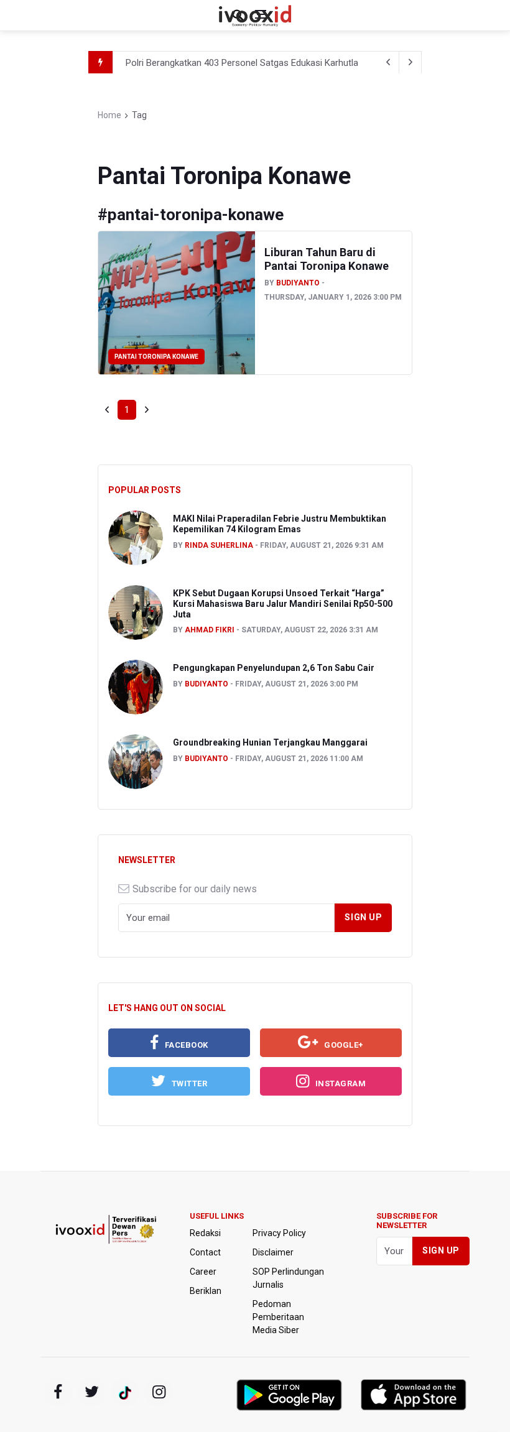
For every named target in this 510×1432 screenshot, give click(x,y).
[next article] (388, 62)
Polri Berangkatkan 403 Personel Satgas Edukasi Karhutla (242, 62)
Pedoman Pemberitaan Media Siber (278, 1317)
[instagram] (158, 1392)
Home (109, 115)
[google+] (125, 1392)
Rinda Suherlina (219, 545)
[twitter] (91, 1392)
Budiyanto (298, 283)
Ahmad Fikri (209, 630)
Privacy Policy (279, 1233)
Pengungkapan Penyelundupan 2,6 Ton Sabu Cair (273, 668)
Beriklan (205, 1291)
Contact (205, 1252)
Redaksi (205, 1233)
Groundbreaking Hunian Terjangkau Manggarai (270, 742)
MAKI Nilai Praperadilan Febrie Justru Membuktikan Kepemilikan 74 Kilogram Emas (279, 524)
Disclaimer (273, 1252)
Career (203, 1272)
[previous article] (410, 62)
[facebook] (58, 1392)
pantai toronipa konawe (156, 356)
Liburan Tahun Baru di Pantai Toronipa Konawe (326, 259)
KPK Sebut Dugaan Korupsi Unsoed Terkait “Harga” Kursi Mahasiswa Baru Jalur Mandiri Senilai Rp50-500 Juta (282, 603)
